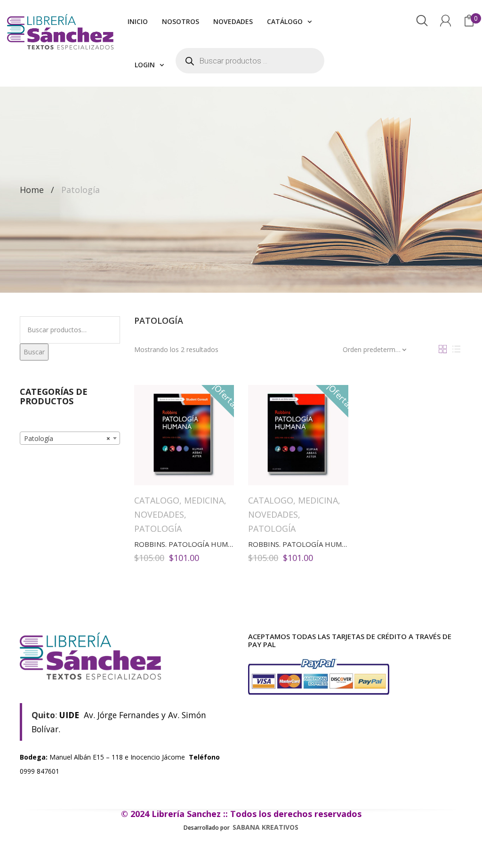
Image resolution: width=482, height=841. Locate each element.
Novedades (233, 21)
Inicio (138, 21)
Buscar (34, 351)
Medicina (204, 500)
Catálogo (285, 21)
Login (145, 64)
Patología (158, 528)
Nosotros (180, 21)
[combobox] (70, 438)
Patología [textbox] (67, 438)
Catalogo (156, 500)
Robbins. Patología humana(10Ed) (199, 544)
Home (32, 189)
